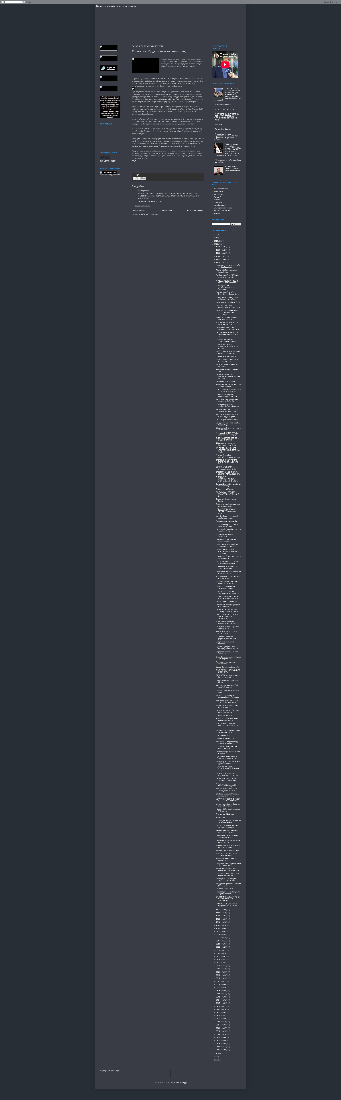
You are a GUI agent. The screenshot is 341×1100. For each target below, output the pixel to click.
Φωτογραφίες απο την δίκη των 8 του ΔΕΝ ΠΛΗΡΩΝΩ (227, 323)
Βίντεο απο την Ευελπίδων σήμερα (228, 302)
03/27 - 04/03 (221, 1012)
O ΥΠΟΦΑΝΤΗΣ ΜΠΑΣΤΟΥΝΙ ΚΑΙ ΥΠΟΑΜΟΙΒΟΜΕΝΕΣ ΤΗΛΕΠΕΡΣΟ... (228, 899)
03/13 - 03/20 (221, 1019)
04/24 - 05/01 (221, 1000)
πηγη (134, 161)
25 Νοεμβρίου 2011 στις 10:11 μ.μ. (150, 201)
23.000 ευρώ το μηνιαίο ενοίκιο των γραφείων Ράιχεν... (228, 530)
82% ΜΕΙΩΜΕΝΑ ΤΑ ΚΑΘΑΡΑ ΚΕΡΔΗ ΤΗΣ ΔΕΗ (226, 633)
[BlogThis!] (136, 178)
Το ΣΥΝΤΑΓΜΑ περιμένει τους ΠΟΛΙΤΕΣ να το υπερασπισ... (227, 340)
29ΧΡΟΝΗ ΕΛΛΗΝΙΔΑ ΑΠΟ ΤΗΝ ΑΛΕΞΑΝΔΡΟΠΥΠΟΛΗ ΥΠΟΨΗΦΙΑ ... (227, 312)
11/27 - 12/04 (221, 259)
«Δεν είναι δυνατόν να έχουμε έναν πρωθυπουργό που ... (228, 517)
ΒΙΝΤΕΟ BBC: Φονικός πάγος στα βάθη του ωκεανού (228, 676)
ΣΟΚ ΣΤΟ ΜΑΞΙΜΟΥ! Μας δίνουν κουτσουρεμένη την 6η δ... (227, 468)
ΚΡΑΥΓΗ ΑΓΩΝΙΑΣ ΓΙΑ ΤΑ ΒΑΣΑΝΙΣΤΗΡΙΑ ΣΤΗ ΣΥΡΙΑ (226, 623)
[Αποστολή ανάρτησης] (137, 175)
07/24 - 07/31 (221, 959)
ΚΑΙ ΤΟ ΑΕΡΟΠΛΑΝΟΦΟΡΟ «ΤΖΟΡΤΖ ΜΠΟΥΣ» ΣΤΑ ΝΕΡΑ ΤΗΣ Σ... (227, 450)
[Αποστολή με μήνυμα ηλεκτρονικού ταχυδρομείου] (134, 178)
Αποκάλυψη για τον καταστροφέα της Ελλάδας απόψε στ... (228, 266)
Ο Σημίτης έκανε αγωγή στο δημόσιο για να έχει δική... (226, 444)
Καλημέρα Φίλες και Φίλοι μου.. (227, 602)
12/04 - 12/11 (221, 256)
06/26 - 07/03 (221, 972)
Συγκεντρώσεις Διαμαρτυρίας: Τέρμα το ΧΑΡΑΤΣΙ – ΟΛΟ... (226, 880)
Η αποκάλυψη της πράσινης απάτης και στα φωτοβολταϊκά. (228, 869)
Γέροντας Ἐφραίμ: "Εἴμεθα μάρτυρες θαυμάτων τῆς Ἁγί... (227, 648)
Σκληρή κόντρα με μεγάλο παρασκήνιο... (225, 643)
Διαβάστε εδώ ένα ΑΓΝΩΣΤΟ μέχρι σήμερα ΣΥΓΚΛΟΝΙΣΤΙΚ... (228, 352)
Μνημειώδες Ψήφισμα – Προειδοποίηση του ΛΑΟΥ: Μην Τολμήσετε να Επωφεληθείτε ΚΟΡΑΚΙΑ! (226, 137)
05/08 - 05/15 (221, 994)
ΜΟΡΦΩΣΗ (218, 213)
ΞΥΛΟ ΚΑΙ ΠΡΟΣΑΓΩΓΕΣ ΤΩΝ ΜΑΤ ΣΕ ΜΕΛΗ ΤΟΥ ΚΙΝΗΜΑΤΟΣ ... (227, 617)
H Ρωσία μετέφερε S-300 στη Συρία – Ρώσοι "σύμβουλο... (228, 385)
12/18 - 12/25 (221, 250)
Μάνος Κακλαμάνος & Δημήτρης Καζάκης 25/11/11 (227, 628)
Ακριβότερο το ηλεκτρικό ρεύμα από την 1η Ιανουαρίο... (227, 719)
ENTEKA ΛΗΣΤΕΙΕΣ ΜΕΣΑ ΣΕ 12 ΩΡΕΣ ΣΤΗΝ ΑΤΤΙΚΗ (227, 439)
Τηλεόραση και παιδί (223, 735)
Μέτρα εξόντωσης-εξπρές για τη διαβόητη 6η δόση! (227, 360)
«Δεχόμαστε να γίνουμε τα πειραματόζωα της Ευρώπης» (227, 696)
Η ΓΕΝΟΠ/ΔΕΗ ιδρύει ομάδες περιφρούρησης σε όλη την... (227, 905)
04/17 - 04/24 (221, 1003)
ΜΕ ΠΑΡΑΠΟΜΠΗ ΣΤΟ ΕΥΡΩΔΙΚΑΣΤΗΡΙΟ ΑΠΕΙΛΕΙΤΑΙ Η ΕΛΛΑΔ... (228, 376)
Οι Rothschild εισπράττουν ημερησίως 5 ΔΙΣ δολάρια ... (226, 638)
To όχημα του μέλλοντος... (225, 489)
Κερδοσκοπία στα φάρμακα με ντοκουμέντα (226, 663)
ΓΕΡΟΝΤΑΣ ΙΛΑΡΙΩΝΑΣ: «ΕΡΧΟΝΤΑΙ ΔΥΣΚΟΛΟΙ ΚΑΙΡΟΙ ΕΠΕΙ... (228, 769)
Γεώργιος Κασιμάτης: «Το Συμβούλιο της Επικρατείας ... (227, 293)
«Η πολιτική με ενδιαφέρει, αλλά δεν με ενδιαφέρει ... (227, 706)
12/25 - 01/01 (221, 247)
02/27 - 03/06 (221, 1025)
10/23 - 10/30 (221, 919)
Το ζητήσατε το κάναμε (223, 104)
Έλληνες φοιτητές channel (223, 208)
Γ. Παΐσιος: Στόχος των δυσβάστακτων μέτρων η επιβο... (228, 306)
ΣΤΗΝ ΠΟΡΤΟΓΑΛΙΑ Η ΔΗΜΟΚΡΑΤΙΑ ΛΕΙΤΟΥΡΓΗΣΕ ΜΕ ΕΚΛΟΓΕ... (227, 346)
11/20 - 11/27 (221, 262)
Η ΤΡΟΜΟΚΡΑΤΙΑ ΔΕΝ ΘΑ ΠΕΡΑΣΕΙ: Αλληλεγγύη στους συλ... (227, 511)
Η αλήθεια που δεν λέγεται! (223, 211)
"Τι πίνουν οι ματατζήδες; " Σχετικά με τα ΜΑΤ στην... (228, 606)
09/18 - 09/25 (221, 935)
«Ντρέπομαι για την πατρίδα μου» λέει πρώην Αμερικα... (228, 731)
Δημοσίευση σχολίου (142, 206)
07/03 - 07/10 (221, 969)
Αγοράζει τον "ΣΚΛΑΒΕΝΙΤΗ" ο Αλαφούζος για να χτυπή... (227, 416)
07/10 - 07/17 (221, 966)
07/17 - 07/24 (221, 963)
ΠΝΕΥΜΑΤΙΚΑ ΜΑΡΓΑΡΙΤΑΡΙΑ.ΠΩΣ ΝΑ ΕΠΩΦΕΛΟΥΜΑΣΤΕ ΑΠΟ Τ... (227, 479)
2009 (216, 1057)
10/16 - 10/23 (221, 922)
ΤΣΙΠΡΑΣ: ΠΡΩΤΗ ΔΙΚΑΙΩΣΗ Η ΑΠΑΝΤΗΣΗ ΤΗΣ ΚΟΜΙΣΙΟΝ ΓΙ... (228, 597)
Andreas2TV (218, 191)
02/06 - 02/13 (221, 1034)
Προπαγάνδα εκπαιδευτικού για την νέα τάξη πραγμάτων (228, 821)
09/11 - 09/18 (221, 938)
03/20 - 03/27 (221, 1016)
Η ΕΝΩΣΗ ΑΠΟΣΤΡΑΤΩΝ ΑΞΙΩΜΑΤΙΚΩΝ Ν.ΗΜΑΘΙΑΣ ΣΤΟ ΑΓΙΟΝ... (227, 551)
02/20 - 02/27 (221, 1028)
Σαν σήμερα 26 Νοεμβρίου (225, 381)
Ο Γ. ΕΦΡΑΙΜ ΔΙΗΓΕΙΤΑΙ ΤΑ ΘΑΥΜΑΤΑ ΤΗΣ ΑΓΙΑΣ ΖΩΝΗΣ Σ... (227, 494)
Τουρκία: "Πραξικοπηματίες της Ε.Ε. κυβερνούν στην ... (227, 587)
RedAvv (217, 200)
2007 (216, 1060)
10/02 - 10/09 (221, 928)
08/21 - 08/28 (221, 947)
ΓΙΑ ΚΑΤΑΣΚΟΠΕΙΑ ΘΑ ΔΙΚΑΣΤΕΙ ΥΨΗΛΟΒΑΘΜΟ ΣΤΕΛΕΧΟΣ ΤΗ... (227, 334)
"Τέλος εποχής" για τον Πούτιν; (227, 420)
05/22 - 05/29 (221, 987)
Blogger (184, 1083)
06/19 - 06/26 (221, 975)
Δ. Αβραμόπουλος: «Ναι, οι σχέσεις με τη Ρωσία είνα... (228, 577)
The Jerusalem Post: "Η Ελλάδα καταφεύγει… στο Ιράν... (227, 276)
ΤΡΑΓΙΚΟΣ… (219, 124)
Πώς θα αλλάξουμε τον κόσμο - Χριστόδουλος (227, 271)
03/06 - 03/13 (221, 1022)
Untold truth (218, 202)
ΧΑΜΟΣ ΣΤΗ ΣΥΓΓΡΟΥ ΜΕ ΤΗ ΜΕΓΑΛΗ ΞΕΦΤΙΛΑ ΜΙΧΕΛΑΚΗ (228, 281)
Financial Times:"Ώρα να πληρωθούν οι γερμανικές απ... (228, 456)
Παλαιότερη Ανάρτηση (195, 211)
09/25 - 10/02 (221, 931)
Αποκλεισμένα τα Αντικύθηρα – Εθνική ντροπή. (227, 859)
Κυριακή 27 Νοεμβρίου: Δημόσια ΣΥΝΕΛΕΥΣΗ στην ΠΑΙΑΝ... (227, 701)
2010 (216, 1054)
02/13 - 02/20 (221, 1031)
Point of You (218, 197)
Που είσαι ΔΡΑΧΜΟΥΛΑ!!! (225, 739)
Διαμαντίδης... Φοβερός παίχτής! (227, 667)
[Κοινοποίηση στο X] (139, 178)
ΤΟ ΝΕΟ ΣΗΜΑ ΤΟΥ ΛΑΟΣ (224, 109)
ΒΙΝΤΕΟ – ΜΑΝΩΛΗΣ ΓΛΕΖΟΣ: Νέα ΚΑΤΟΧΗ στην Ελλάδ (227, 411)
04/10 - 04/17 (221, 1006)
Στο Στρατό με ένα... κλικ (224, 889)
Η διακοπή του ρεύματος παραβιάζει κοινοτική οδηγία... (227, 396)
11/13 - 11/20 (221, 910)
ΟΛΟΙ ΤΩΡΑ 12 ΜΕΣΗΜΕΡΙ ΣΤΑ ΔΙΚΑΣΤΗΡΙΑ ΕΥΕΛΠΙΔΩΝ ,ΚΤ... (228, 473)
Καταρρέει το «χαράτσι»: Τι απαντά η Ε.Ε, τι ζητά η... (228, 885)
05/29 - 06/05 (221, 984)
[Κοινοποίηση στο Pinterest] (144, 178)
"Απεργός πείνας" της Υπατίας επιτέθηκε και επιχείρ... (226, 854)
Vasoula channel (220, 205)
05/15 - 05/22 (221, 991)
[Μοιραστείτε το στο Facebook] (141, 178)
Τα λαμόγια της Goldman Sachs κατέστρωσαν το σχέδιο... (227, 298)
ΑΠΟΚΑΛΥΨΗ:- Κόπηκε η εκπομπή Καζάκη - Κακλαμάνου (232, 168)
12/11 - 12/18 (221, 253)
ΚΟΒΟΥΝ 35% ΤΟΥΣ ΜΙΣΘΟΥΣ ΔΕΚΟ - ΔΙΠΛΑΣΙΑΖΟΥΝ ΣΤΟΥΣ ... (228, 725)
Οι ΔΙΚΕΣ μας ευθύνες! (224, 715)
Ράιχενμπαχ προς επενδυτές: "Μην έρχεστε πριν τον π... (228, 763)
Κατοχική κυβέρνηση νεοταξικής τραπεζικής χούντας (227, 686)
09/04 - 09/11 (221, 941)
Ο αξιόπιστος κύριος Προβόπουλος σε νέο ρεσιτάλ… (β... (228, 572)
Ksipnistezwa (218, 194)
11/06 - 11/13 (221, 913)
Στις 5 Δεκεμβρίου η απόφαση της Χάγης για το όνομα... (228, 711)
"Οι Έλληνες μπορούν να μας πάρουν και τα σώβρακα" (226, 785)
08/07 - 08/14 (221, 953)
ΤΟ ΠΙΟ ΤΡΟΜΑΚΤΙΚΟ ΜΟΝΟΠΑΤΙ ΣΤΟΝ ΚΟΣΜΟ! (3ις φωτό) (228, 390)
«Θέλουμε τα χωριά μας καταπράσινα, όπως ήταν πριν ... (228, 406)
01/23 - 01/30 (221, 1040)
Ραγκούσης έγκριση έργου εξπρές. (228, 850)
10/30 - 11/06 (221, 916)
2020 (216, 235)
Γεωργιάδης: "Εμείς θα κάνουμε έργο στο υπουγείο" (227, 540)
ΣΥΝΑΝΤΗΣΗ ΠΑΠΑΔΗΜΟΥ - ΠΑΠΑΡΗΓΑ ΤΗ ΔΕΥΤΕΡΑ (226, 780)
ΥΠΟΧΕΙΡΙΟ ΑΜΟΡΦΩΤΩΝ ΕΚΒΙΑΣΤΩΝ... (225, 535)
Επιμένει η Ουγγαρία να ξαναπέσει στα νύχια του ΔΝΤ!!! (228, 846)
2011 (216, 244)
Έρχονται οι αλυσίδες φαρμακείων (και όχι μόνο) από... (228, 505)
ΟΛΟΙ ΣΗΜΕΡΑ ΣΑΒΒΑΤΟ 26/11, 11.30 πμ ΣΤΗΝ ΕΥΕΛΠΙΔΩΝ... (228, 611)
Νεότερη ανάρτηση (139, 211)
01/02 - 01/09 (221, 1050)
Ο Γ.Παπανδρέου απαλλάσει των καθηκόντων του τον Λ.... (227, 795)
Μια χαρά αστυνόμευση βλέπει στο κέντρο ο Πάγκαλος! (228, 805)
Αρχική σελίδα (167, 211)
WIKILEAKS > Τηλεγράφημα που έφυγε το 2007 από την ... (227, 401)
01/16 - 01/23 (221, 1044)
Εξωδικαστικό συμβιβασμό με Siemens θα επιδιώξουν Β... (227, 758)
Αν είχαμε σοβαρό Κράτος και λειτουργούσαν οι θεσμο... (226, 790)
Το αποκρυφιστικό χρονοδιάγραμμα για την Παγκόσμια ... (225, 287)
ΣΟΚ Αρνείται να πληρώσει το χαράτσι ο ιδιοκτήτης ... (226, 567)
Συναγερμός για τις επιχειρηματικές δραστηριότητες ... (228, 841)
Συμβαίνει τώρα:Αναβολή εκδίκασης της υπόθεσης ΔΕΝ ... (228, 328)
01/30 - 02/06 (221, 1037)
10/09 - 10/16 (221, 925)
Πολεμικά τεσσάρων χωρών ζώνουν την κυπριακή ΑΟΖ (228, 557)
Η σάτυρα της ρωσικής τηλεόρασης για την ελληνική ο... (228, 836)
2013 (216, 238)
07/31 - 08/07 (221, 956)
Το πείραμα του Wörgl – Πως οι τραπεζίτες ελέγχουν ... (227, 525)
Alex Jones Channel (221, 189)
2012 (216, 241)
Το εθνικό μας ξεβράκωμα (225, 814)
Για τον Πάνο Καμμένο (223, 129)
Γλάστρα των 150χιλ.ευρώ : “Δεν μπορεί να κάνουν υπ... (227, 874)
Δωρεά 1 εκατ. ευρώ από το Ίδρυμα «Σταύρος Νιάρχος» (228, 658)
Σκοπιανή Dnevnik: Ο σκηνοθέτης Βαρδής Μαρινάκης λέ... (228, 582)
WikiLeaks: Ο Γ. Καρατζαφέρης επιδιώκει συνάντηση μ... (227, 743)
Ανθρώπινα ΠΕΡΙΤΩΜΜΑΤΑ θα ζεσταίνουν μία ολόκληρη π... (227, 434)
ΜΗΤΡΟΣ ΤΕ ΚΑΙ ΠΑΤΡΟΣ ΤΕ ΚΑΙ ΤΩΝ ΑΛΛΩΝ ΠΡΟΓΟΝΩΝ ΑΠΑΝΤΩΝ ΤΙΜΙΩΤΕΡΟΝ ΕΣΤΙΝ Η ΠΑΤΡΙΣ (226, 117)
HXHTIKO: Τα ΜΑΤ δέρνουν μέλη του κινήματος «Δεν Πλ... (227, 826)
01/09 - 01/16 (221, 1047)
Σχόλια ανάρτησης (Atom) (150, 214)
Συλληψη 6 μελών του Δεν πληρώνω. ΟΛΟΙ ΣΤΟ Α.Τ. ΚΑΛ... (228, 775)
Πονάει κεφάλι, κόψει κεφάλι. (226, 356)
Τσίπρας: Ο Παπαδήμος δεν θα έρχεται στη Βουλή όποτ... (227, 562)
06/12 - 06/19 (221, 978)
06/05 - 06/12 (221, 981)
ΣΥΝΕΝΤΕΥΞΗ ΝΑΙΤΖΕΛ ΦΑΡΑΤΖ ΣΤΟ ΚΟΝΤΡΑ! (228, 671)
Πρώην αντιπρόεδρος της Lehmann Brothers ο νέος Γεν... (228, 592)
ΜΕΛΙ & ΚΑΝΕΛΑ (222, 817)
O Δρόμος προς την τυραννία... (227, 521)
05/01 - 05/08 (221, 997)
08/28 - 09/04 (221, 944)
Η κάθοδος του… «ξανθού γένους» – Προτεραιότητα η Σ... (228, 893)
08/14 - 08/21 (221, 950)
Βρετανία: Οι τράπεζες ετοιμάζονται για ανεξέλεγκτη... (228, 485)
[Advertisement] (163, 166)
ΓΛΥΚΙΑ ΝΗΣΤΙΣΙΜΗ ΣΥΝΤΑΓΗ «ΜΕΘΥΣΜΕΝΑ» (227, 748)
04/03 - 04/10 (221, 1009)
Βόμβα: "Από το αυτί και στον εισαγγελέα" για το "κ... (226, 318)
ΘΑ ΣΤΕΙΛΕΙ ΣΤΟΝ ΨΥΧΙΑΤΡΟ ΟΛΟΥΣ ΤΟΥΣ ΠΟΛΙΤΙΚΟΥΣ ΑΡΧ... (227, 462)
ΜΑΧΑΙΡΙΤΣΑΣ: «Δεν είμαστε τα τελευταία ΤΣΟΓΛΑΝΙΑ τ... (227, 831)
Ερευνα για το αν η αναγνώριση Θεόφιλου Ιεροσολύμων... (227, 545)
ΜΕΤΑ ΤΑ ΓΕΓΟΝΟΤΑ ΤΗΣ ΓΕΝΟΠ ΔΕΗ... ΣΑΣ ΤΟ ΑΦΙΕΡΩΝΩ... (228, 800)
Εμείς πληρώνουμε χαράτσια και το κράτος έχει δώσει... (228, 865)
